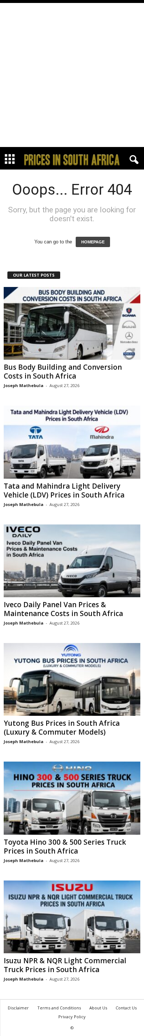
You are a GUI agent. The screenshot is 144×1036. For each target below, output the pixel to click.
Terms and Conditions (59, 1008)
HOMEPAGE (92, 242)
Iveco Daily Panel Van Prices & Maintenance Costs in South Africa (63, 609)
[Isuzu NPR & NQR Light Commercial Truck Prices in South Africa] (72, 917)
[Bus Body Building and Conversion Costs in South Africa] (72, 323)
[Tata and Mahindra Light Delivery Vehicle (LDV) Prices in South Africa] (72, 442)
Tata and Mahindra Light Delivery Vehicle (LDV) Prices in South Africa (64, 490)
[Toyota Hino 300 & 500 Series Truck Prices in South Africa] (72, 798)
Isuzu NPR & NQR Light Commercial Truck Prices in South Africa (65, 965)
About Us (98, 1008)
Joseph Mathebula (24, 385)
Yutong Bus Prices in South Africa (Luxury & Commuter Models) (62, 727)
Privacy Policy (72, 1016)
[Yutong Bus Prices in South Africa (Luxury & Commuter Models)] (72, 679)
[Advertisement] (72, 75)
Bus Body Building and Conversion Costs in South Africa (63, 371)
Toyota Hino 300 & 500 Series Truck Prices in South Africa (65, 846)
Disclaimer (18, 1008)
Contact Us (126, 1008)
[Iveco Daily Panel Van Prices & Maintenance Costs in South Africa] (72, 560)
